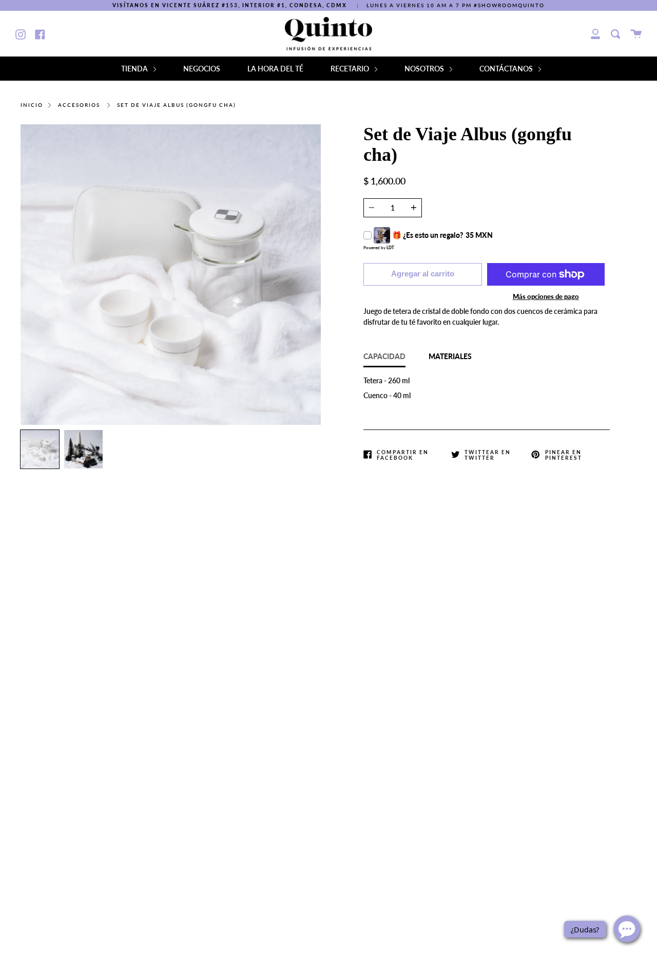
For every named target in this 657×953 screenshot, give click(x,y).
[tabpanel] (171, 274)
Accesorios (79, 105)
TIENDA (135, 68)
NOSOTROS (425, 68)
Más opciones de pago (546, 296)
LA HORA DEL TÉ (275, 68)
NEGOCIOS (201, 68)
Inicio (32, 105)
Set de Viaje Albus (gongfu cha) (176, 105)
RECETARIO (351, 68)
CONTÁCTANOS (506, 68)
